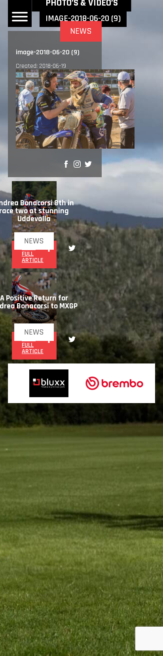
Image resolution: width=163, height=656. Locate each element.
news (34, 241)
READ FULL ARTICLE (33, 254)
